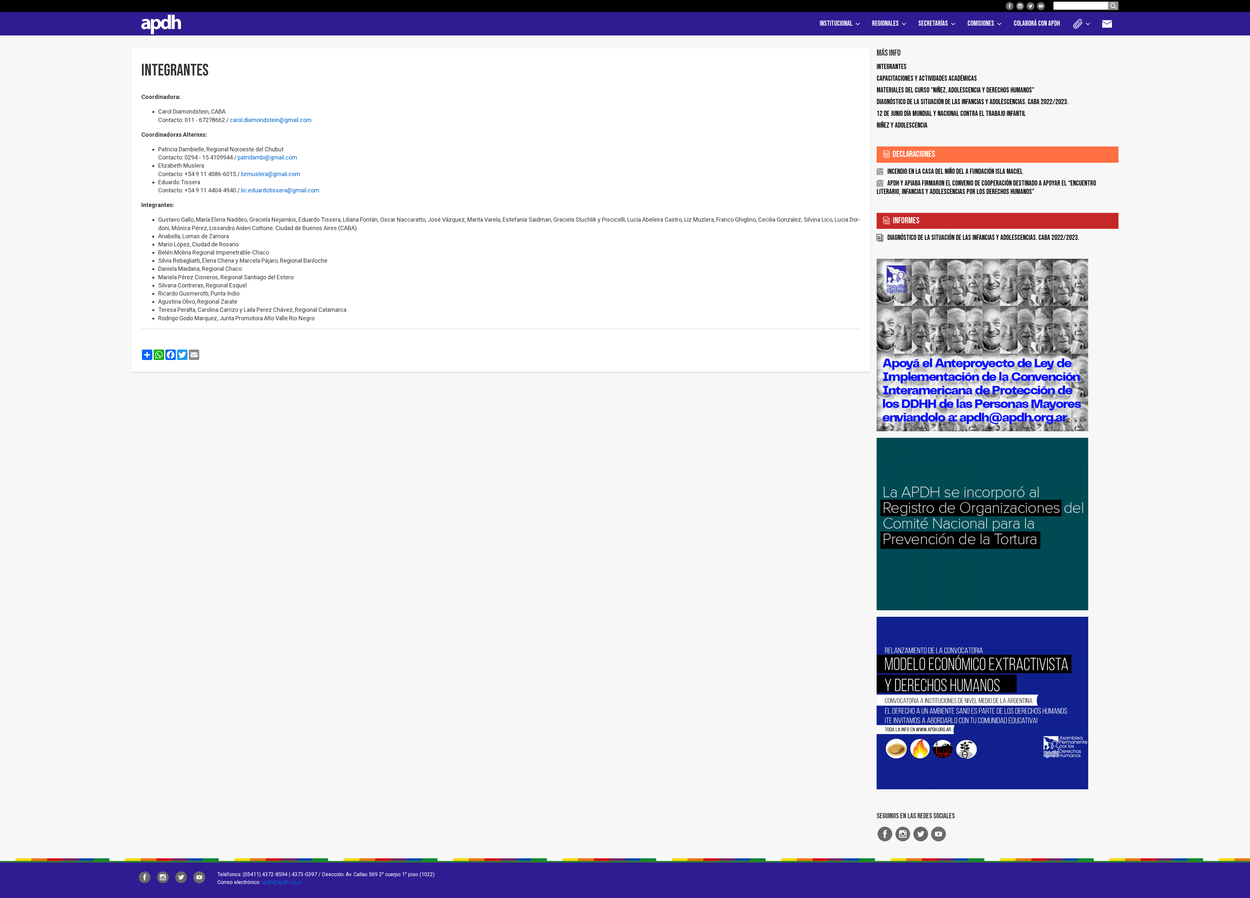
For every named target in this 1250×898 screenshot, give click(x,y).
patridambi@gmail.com (267, 157)
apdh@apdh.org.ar (282, 882)
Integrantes (892, 66)
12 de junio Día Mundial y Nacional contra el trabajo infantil (951, 113)
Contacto (1110, 23)
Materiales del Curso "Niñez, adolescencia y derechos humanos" (955, 90)
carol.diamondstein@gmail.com (271, 120)
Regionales (885, 23)
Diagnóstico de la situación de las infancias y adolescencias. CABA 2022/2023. (972, 102)
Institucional (836, 23)
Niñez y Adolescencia (902, 125)
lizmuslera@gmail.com (270, 174)
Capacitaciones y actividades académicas (927, 78)
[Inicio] (159, 23)
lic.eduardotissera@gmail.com (280, 190)
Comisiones (980, 23)
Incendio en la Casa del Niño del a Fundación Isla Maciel (955, 171)
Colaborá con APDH (1037, 23)
